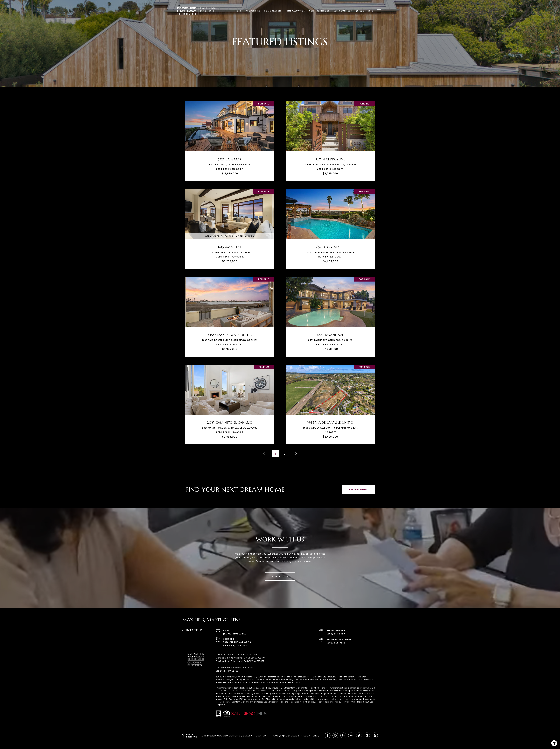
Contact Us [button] (280, 576)
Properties (253, 10)
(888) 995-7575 (336, 642)
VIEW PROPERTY (229, 139)
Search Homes (358, 489)
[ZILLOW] (375, 735)
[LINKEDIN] (343, 735)
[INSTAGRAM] (335, 735)
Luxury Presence (254, 735)
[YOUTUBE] (351, 735)
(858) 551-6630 (336, 633)
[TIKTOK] (359, 735)
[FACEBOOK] (327, 735)
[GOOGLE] (367, 735)
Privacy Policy (309, 735)
